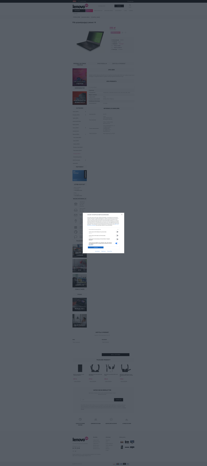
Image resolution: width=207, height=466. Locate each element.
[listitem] (103, 229)
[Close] (122, 215)
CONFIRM (96, 247)
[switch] (116, 232)
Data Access (103, 251)
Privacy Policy (109, 251)
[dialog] (103, 233)
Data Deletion (97, 251)
